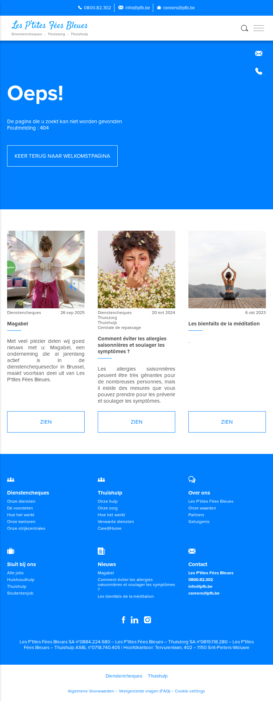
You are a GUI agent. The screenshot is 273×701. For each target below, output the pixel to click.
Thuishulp (110, 493)
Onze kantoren (21, 521)
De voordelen (20, 508)
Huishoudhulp (20, 579)
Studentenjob (20, 593)
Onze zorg (108, 508)
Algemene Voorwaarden (91, 691)
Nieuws (107, 564)
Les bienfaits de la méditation (126, 596)
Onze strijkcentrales (26, 528)
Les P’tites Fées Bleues (211, 501)
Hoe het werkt (20, 514)
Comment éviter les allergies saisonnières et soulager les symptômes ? (136, 584)
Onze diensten (21, 501)
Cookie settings (190, 691)
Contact (197, 564)
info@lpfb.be (137, 8)
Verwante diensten (116, 521)
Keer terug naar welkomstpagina (62, 156)
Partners (196, 514)
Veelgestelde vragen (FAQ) (144, 691)
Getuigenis (199, 521)
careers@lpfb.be (179, 8)
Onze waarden (202, 508)
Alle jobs (15, 572)
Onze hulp (108, 501)
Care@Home (110, 528)
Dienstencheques (28, 493)
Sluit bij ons (21, 564)
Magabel (106, 572)
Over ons (199, 493)
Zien (46, 422)
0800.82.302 (97, 8)
